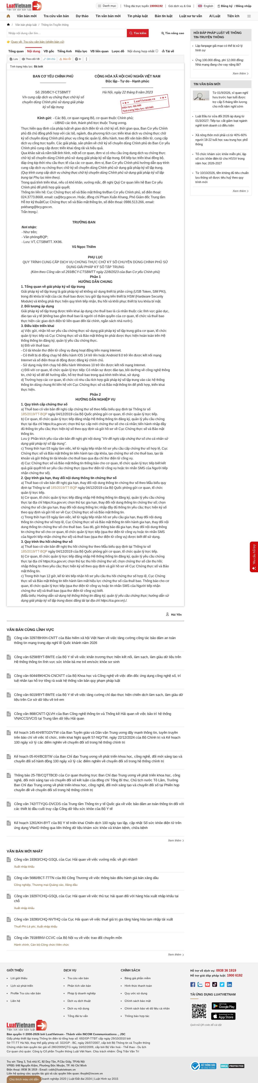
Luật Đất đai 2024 (80, 1078)
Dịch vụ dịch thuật (79, 1000)
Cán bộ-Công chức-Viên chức (50, 944)
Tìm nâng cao (174, 33)
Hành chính (21, 944)
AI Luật (214, 16)
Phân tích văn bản (79, 985)
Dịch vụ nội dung (78, 1008)
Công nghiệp (22, 884)
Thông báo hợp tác (137, 1016)
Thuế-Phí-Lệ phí (24, 926)
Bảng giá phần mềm (138, 978)
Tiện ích (233, 16)
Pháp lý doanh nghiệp (82, 993)
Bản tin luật (163, 16)
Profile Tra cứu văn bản (26, 993)
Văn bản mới (27, 16)
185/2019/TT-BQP (34, 414)
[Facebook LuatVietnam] (192, 985)
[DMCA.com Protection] (232, 1067)
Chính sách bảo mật (138, 1000)
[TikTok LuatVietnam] (214, 985)
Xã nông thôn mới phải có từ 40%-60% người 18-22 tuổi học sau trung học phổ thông (221, 139)
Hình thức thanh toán (138, 985)
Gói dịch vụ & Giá (179, 6)
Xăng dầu (71, 884)
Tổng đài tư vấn (78, 1016)
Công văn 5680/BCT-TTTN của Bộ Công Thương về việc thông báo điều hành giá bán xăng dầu (86, 878)
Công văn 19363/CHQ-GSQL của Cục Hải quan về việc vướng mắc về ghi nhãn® (76, 859)
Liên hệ (15, 1000)
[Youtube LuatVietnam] (207, 985)
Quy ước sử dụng (136, 993)
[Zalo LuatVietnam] (200, 985)
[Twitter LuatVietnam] (222, 985)
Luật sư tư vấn (190, 16)
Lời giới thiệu (19, 978)
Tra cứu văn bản (56, 16)
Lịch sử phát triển (22, 985)
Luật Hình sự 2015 (106, 1078)
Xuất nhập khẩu (24, 866)
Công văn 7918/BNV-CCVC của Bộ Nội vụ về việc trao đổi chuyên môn (68, 938)
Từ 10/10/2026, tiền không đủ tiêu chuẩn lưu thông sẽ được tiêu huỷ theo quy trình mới (222, 177)
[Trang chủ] (8, 16)
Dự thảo (82, 16)
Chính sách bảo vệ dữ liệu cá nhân (147, 1008)
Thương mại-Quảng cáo (47, 884)
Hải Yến (176, 614)
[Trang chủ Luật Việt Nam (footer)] (27, 1029)
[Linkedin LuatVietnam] (229, 985)
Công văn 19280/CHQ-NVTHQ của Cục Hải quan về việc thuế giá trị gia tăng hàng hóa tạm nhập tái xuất (93, 919)
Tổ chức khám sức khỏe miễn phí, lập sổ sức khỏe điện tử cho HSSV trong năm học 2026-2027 (220, 158)
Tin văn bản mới (108, 16)
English (208, 6)
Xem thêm (175, 840)
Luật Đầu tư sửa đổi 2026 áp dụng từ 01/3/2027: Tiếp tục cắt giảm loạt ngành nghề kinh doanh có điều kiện (221, 120)
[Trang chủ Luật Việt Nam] (24, 6)
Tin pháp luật (137, 16)
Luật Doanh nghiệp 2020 (50, 1078)
